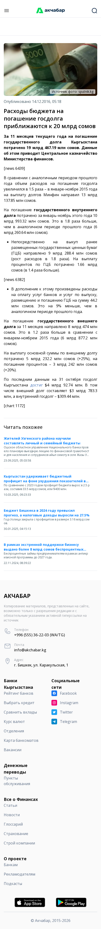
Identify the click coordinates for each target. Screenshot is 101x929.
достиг (36, 385)
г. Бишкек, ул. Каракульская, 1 (41, 665)
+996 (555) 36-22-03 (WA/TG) (39, 634)
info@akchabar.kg (30, 650)
